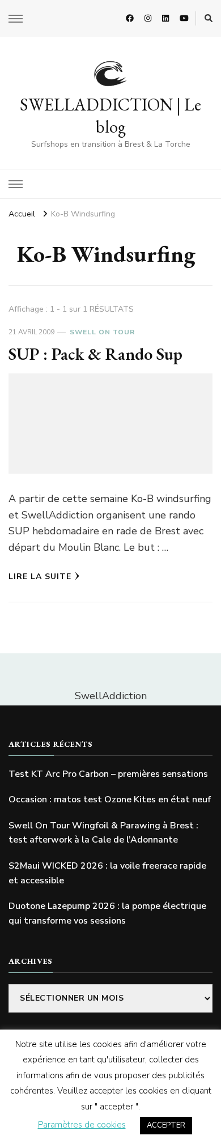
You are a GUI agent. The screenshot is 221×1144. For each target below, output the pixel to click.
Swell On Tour (102, 332)
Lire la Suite (39, 576)
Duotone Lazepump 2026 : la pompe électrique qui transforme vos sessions (107, 913)
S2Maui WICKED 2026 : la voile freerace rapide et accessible (107, 873)
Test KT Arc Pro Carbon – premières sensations (108, 774)
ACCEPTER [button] (166, 1125)
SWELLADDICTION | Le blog (110, 115)
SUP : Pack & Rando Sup (95, 354)
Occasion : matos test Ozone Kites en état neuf (109, 799)
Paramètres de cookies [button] (82, 1124)
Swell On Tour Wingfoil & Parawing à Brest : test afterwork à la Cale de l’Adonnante (103, 833)
